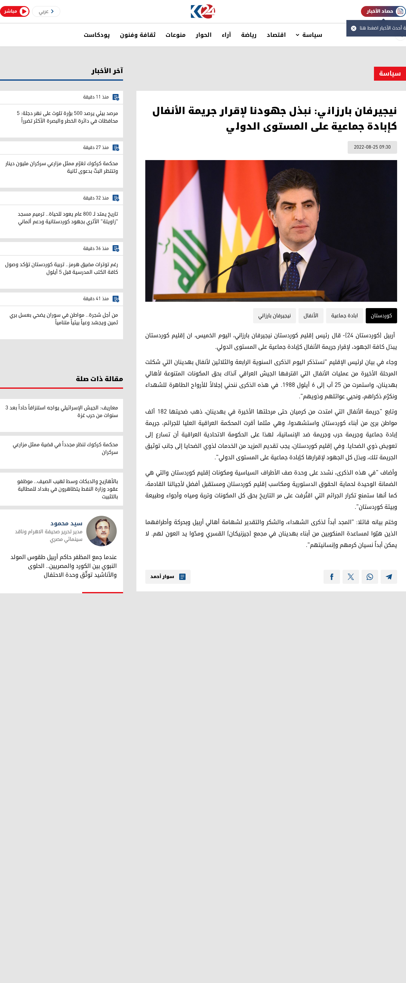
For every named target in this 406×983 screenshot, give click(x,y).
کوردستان (381, 315)
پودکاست (97, 34)
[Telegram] (389, 577)
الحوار (204, 34)
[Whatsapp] (370, 577)
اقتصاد (276, 34)
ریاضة (249, 34)
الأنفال (311, 315)
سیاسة (312, 35)
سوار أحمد (162, 577)
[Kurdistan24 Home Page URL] (203, 11)
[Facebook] (332, 577)
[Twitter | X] (351, 577)
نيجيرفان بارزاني (274, 315)
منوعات (176, 34)
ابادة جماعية (344, 315)
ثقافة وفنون (137, 34)
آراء (226, 34)
